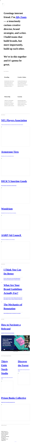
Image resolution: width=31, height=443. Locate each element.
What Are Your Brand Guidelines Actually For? (13, 289)
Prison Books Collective (13, 398)
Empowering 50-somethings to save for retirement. (8, 239)
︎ (1, 266)
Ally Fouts (21, 17)
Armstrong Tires (10, 151)
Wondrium (7, 208)
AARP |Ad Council (11, 235)
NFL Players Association (14, 120)
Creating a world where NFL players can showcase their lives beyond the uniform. (12, 124)
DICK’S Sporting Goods (14, 181)
